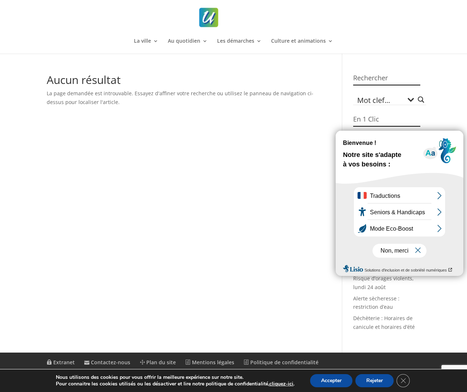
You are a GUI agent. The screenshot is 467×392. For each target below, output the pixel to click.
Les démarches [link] (235, 41)
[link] (234, 17)
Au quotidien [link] (184, 41)
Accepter (331, 380)
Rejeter (374, 380)
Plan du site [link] (160, 362)
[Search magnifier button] (421, 100)
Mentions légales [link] (212, 362)
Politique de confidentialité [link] (284, 362)
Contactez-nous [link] (109, 362)
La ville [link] (142, 41)
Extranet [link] (63, 362)
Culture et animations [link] (298, 41)
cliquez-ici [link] (281, 383)
